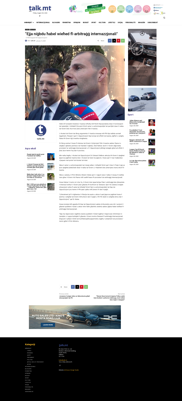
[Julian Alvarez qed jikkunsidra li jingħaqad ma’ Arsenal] (151, 122)
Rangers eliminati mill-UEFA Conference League (138, 140)
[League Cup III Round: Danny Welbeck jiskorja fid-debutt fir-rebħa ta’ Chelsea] (151, 151)
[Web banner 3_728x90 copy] (116, 9)
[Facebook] (40, 16)
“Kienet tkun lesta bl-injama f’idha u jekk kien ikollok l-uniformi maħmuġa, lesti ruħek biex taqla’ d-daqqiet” (109, 298)
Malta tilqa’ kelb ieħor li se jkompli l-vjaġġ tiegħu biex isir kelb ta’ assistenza (35, 175)
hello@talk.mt (63, 360)
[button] (164, 17)
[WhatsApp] (123, 41)
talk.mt (33, 41)
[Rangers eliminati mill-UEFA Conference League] (151, 142)
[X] (114, 41)
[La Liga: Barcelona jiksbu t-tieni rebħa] (151, 163)
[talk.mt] (26, 41)
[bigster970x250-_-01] (75, 317)
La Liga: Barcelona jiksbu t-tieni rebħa (137, 161)
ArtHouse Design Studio (71, 370)
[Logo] (40, 8)
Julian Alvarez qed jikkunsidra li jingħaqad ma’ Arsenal (137, 122)
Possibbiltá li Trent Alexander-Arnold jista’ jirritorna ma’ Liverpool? (137, 131)
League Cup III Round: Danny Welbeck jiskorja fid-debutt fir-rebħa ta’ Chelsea (137, 152)
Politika (32, 29)
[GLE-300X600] (142, 57)
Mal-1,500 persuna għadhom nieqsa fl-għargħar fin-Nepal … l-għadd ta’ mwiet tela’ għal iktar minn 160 (36, 186)
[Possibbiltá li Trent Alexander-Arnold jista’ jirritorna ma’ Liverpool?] (151, 132)
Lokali (27, 29)
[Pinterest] (118, 41)
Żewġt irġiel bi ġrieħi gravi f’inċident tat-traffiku (35, 155)
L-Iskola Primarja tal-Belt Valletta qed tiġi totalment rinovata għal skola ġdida (35, 165)
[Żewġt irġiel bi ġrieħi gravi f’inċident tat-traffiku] (51, 156)
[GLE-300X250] (142, 99)
